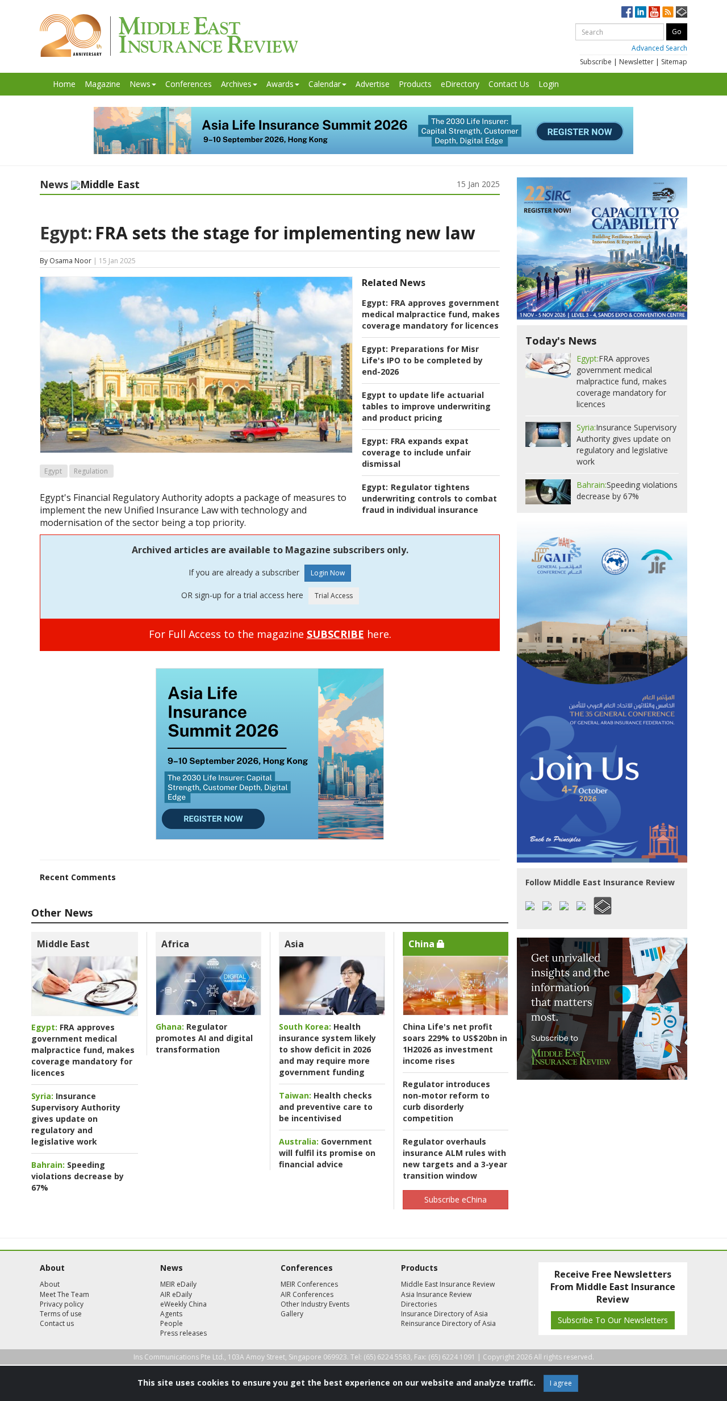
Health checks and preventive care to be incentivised (326, 1107)
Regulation (91, 471)
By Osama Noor (65, 261)
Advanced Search (659, 48)
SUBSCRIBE (335, 634)
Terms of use (61, 1314)
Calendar (324, 83)
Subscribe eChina (455, 1199)
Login (548, 83)
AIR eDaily (176, 1294)
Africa (175, 944)
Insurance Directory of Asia (444, 1314)
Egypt (53, 471)
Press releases (183, 1333)
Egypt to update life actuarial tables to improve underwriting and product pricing (426, 406)
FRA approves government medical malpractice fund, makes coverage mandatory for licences (431, 314)
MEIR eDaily (178, 1284)
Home (64, 83)
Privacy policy (61, 1304)
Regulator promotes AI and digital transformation (204, 1038)
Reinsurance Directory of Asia (448, 1323)
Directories (419, 1304)
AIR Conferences (307, 1294)
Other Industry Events (315, 1304)
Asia (294, 944)
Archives (236, 83)
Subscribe (596, 62)
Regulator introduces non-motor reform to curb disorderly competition (446, 1101)
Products (415, 83)
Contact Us (508, 83)
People (171, 1323)
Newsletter (636, 62)
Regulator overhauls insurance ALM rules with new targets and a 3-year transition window (455, 1158)
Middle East (63, 944)
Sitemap (674, 62)
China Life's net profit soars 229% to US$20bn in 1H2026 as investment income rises (455, 1043)
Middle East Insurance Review (448, 1284)
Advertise (373, 83)
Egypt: (66, 232)
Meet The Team (64, 1294)
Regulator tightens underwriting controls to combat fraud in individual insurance (429, 498)
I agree (561, 1383)
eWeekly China (183, 1304)
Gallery (292, 1314)
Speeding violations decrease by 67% (77, 1176)
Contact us (57, 1323)
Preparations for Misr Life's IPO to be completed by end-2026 (422, 360)
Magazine (102, 83)
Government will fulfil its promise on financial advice (327, 1153)
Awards (280, 83)
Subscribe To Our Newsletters (613, 1320)
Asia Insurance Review (436, 1294)
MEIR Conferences (309, 1284)
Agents (171, 1314)
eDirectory (460, 83)
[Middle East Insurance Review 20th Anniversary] (169, 35)
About (50, 1284)
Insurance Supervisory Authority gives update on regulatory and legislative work (75, 1119)
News (140, 83)
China (422, 944)
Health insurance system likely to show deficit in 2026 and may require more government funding (327, 1049)
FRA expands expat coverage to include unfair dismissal (416, 452)
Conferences (188, 83)
